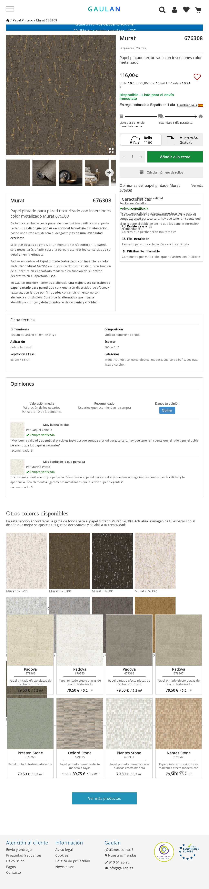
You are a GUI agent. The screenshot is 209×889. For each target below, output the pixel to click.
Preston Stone (30, 752)
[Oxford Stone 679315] (80, 723)
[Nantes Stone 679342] (179, 723)
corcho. (119, 364)
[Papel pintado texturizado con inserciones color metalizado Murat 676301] (130, 561)
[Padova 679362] (30, 640)
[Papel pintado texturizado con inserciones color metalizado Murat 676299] (44, 561)
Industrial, (112, 360)
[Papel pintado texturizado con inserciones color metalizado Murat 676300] (87, 561)
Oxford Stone (79, 752)
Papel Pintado (23, 20)
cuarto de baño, (175, 360)
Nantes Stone (129, 752)
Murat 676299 (17, 591)
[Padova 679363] (80, 640)
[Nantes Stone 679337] (129, 723)
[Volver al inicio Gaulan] (7, 20)
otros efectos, (141, 360)
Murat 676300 (60, 591)
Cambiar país (187, 105)
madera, (157, 360)
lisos (108, 364)
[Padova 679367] (179, 640)
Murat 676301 (103, 591)
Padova (30, 669)
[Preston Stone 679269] (30, 723)
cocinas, (192, 360)
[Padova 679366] (129, 640)
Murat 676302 (146, 591)
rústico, (125, 360)
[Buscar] (162, 10)
